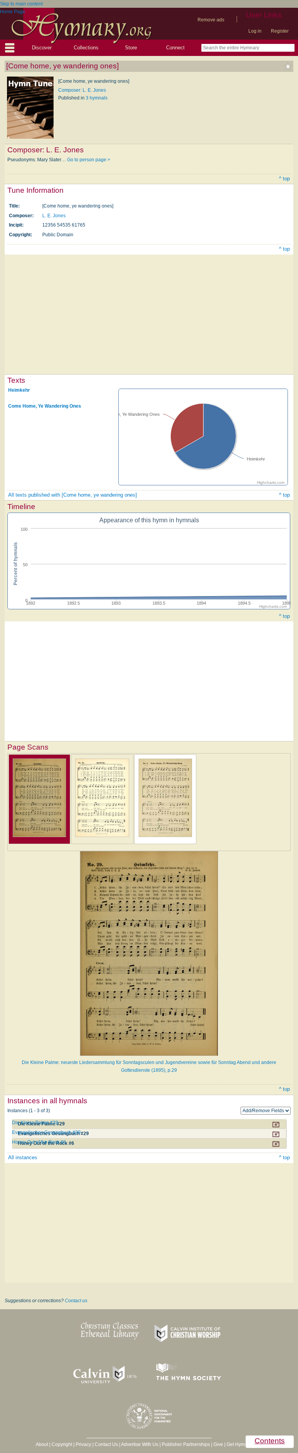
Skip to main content (21, 4)
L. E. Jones (54, 215)
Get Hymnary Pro (245, 1444)
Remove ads (211, 20)
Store (131, 48)
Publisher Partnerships (186, 1444)
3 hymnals (96, 98)
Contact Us (106, 1444)
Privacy (83, 1444)
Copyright (62, 1444)
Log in (255, 31)
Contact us (76, 1300)
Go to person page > (88, 159)
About (42, 1444)
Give (218, 1444)
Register (280, 31)
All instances (22, 1157)
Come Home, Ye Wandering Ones (44, 406)
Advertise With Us (139, 1444)
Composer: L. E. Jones (82, 90)
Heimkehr (19, 390)
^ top (284, 178)
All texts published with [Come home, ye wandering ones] (72, 495)
